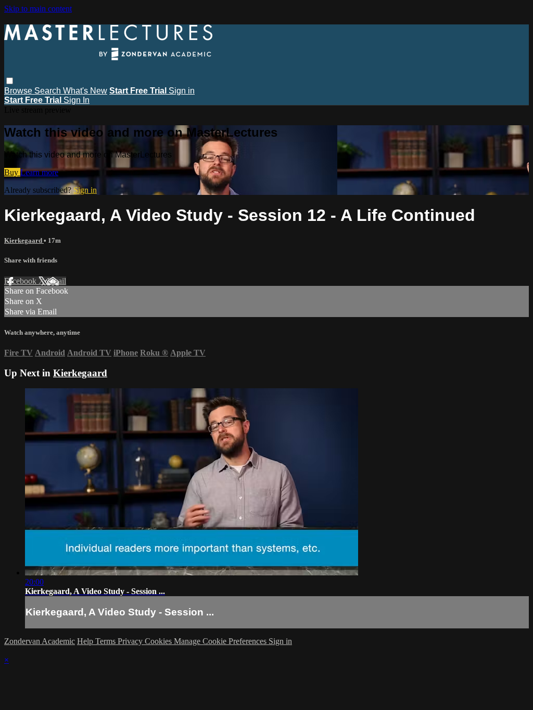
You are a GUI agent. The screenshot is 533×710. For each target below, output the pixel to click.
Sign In (77, 100)
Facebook (21, 281)
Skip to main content (38, 8)
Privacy (131, 641)
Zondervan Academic (39, 641)
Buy (12, 172)
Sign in (182, 90)
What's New (85, 90)
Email (56, 281)
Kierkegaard (24, 240)
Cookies (159, 641)
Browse (19, 90)
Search (48, 90)
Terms (106, 641)
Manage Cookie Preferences (221, 641)
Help (86, 641)
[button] (9, 80)
